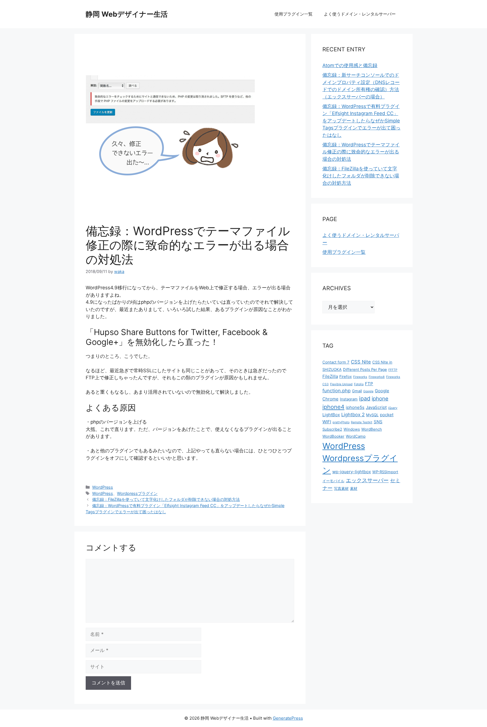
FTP (369, 383)
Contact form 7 (335, 362)
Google (368, 391)
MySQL (372, 415)
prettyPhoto (341, 422)
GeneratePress (288, 718)
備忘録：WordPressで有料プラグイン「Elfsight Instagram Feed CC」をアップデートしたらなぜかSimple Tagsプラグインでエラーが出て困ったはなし (361, 120)
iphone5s (355, 407)
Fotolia (359, 384)
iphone (380, 398)
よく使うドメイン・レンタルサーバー (360, 14)
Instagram (349, 399)
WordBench (371, 429)
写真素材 (341, 488)
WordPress (102, 487)
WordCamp (356, 436)
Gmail (357, 391)
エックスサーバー (367, 480)
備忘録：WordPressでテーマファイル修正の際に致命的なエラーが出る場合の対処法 (361, 152)
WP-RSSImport (385, 472)
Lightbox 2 (353, 414)
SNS (378, 421)
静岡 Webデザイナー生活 (127, 14)
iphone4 (333, 406)
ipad (364, 398)
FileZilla (330, 376)
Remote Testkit (361, 422)
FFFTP (392, 370)
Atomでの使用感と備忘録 (349, 65)
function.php (336, 390)
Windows (352, 429)
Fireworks (360, 377)
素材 (353, 488)
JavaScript (376, 407)
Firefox (345, 376)
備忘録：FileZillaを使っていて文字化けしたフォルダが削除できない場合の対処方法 (166, 499)
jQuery (392, 408)
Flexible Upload (341, 384)
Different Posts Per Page (365, 369)
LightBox (331, 414)
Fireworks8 (377, 377)
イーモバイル (333, 481)
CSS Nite (361, 362)
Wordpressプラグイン (137, 493)
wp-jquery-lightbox (351, 471)
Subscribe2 (332, 429)
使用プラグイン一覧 (294, 14)
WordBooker (333, 436)
